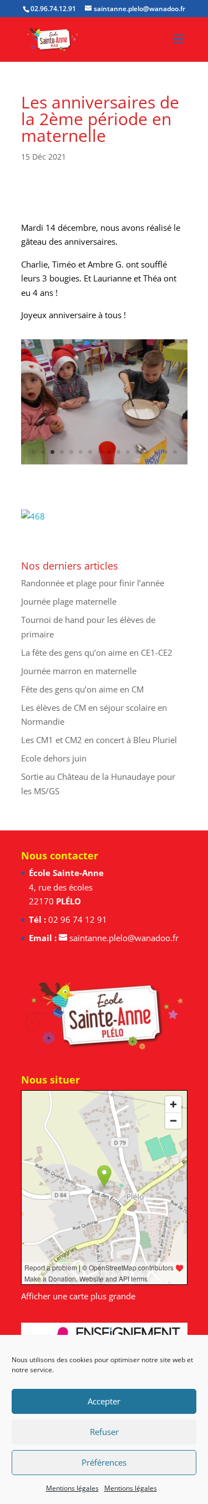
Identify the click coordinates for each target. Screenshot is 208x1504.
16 (175, 452)
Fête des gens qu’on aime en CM (82, 689)
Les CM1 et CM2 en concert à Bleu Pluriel (99, 739)
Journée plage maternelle (68, 601)
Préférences (104, 1462)
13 (147, 452)
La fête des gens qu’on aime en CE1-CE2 (97, 652)
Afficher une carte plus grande (78, 1296)
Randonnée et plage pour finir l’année (92, 582)
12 (137, 452)
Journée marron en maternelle (78, 670)
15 (166, 452)
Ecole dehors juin (54, 758)
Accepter (104, 1401)
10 (118, 452)
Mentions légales (72, 1488)
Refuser (104, 1431)
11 (128, 452)
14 (156, 452)
